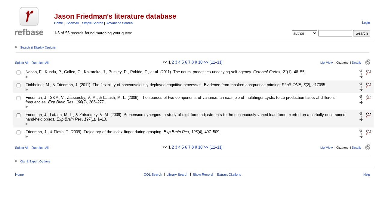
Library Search (177, 174)
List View (326, 62)
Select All (21, 62)
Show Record (203, 174)
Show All (72, 23)
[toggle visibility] (27, 77)
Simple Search (92, 23)
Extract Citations (229, 174)
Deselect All (40, 62)
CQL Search (153, 174)
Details (356, 62)
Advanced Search (119, 23)
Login (366, 22)
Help (366, 174)
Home (58, 23)
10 (200, 62)
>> (206, 62)
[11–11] (216, 62)
